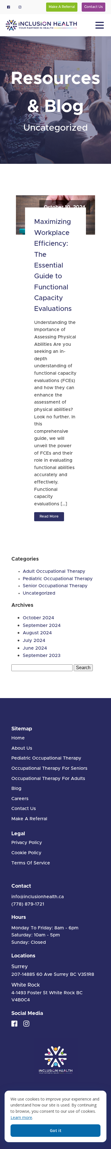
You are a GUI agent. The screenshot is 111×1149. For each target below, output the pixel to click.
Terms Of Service (30, 863)
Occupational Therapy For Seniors (49, 768)
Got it (55, 1130)
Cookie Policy (26, 853)
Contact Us (93, 7)
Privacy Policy (26, 842)
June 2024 (35, 648)
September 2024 (42, 625)
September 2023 (41, 655)
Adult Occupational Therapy (54, 571)
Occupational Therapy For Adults (48, 778)
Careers (19, 798)
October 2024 (38, 618)
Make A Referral (62, 7)
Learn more (21, 1117)
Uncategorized (55, 128)
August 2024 (37, 633)
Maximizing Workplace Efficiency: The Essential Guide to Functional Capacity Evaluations (53, 265)
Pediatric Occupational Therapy (58, 578)
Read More (49, 516)
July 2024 (34, 640)
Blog (16, 788)
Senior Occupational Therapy (55, 586)
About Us (21, 748)
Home (18, 738)
